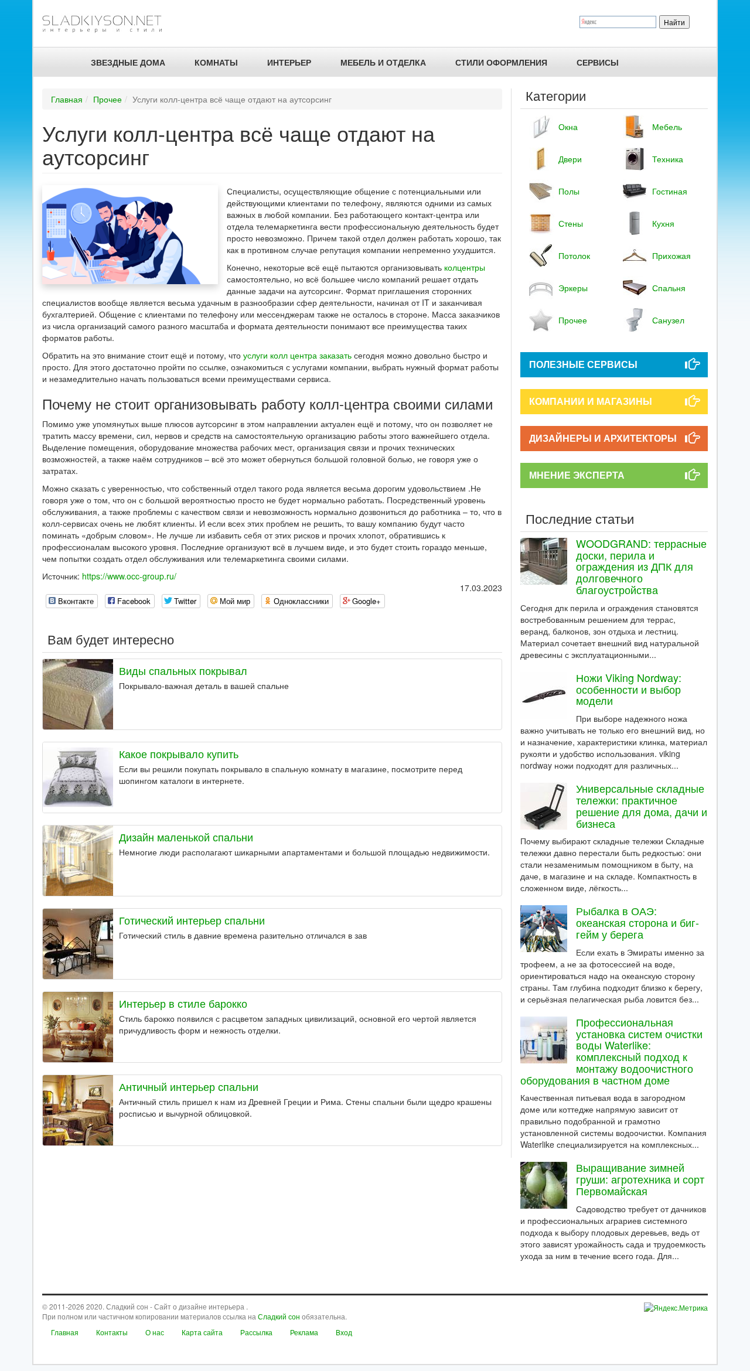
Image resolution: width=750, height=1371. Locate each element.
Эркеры (573, 288)
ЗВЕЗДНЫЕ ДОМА (128, 62)
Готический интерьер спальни (192, 919)
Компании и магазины (590, 401)
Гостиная (669, 191)
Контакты (112, 1332)
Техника (667, 159)
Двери (570, 159)
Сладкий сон (279, 1316)
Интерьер (289, 62)
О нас (154, 1332)
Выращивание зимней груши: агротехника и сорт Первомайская (640, 1178)
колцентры (464, 267)
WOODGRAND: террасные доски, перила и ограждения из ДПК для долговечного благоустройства (641, 566)
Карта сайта (202, 1332)
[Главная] (107, 23)
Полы (568, 191)
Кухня (663, 223)
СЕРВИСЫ (598, 62)
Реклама (304, 1332)
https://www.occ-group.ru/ (129, 576)
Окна (568, 126)
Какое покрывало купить (178, 753)
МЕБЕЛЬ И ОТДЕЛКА (383, 62)
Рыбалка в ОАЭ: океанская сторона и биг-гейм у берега (637, 922)
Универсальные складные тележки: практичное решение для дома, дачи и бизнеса (641, 805)
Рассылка (256, 1332)
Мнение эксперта (577, 475)
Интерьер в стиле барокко (183, 1003)
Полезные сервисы (583, 364)
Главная (67, 99)
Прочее (107, 99)
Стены (570, 223)
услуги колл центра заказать (297, 355)
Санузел (668, 320)
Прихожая (671, 255)
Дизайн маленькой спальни (186, 836)
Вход (344, 1332)
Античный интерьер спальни (188, 1086)
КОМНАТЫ (216, 62)
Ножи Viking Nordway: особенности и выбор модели (628, 689)
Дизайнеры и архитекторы (603, 438)
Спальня (669, 288)
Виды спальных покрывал (183, 670)
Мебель (667, 126)
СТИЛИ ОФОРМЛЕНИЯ (501, 62)
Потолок (574, 255)
